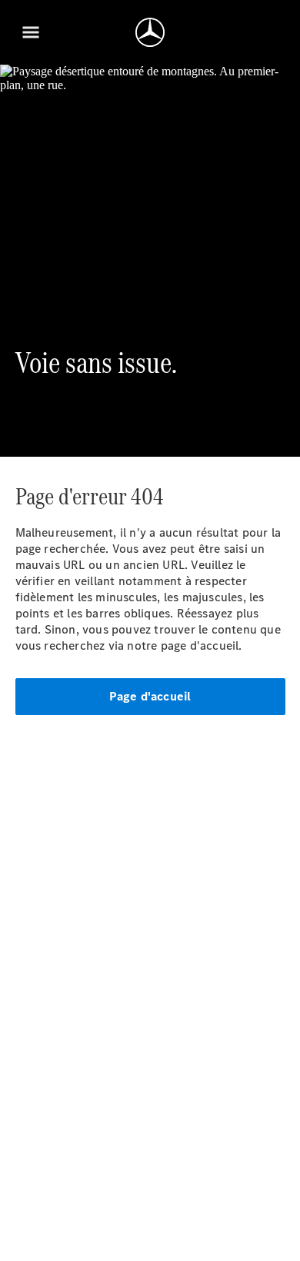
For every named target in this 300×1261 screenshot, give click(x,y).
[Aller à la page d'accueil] (150, 32)
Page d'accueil (150, 696)
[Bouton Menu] (30, 32)
